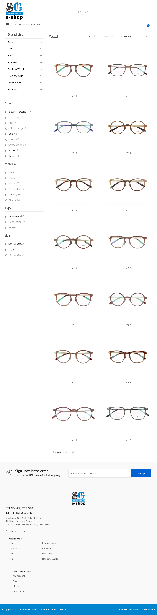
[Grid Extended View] (96, 36)
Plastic (11, 183)
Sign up (141, 473)
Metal (11, 172)
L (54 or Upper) (16, 254)
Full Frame (13, 216)
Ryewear (47, 548)
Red (10, 122)
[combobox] (78, 24)
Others (12, 200)
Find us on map (18, 530)
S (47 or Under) (16, 243)
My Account (19, 575)
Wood (11, 194)
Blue (10, 133)
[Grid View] (90, 36)
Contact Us (19, 591)
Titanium (12, 177)
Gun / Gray (14, 117)
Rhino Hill (47, 553)
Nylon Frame (14, 221)
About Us (18, 586)
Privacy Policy (148, 609)
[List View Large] (101, 36)
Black (11, 155)
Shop (15, 581)
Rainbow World (50, 558)
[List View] (106, 36)
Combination (14, 188)
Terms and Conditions (127, 609)
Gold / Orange (15, 128)
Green (11, 139)
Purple (11, 150)
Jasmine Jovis (49, 542)
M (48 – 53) (14, 249)
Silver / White (15, 144)
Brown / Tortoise (17, 111)
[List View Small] (112, 36)
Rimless (12, 227)
